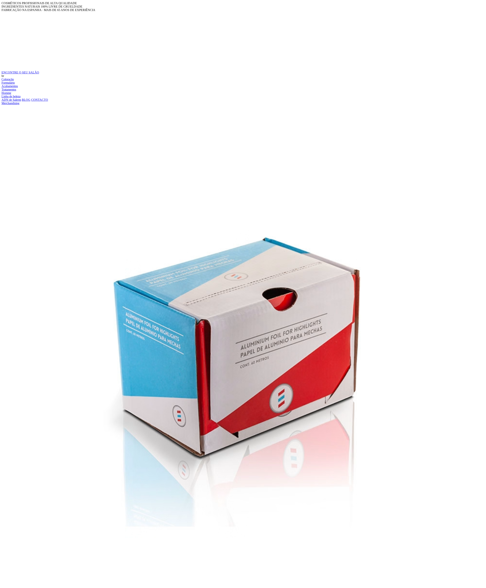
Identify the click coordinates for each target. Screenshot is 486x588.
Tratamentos (9, 89)
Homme (6, 93)
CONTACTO (39, 99)
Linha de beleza (11, 96)
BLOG (26, 99)
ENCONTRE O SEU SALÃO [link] (20, 72)
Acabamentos (10, 86)
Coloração (8, 79)
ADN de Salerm (11, 99)
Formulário (8, 82)
